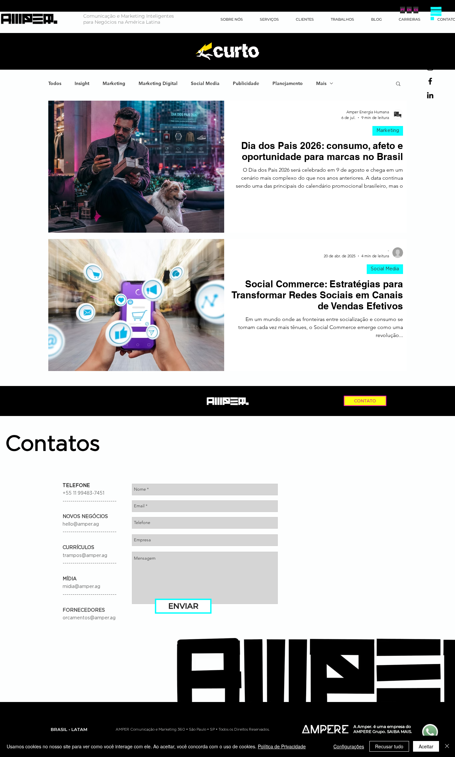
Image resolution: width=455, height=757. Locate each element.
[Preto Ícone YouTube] (430, 53)
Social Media (205, 83)
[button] (435, 13)
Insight (82, 83)
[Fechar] (447, 746)
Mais (321, 83)
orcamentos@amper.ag (89, 618)
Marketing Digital (158, 83)
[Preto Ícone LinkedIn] (430, 95)
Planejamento (287, 83)
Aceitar (426, 746)
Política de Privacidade (282, 746)
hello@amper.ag (81, 524)
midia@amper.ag (81, 586)
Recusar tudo (389, 746)
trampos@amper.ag (85, 555)
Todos (54, 83)
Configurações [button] (348, 746)
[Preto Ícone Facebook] (430, 81)
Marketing (114, 83)
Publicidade (246, 83)
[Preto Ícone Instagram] (430, 67)
